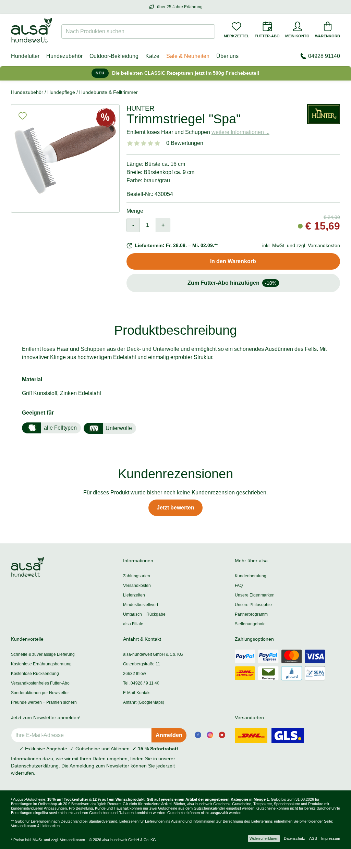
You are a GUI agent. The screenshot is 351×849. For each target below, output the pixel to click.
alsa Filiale (133, 624)
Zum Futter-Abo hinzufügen (231, 283)
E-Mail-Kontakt (136, 692)
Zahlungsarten (136, 576)
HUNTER (140, 108)
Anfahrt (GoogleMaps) (143, 702)
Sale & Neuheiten (187, 56)
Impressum (330, 838)
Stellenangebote (250, 624)
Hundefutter (25, 56)
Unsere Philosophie (253, 604)
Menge (134, 211)
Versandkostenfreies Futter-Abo (40, 683)
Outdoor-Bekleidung (113, 56)
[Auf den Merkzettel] (22, 115)
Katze (152, 56)
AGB (313, 838)
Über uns (227, 56)
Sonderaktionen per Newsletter (40, 692)
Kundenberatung (250, 576)
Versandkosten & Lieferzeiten (35, 826)
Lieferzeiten (134, 595)
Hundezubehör (64, 56)
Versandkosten (137, 585)
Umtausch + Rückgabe (144, 614)
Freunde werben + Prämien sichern (44, 702)
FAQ (239, 585)
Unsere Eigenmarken (255, 595)
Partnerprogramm (251, 614)
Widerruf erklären (264, 838)
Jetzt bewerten (175, 507)
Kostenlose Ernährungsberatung (41, 664)
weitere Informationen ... (240, 132)
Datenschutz (294, 838)
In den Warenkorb (233, 261)
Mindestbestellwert (140, 604)
